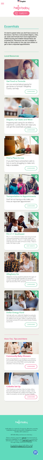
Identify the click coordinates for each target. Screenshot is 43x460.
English (23, 1)
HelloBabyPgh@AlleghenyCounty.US (21, 446)
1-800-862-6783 (27, 440)
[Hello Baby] (21, 10)
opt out (24, 437)
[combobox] (21, 1)
